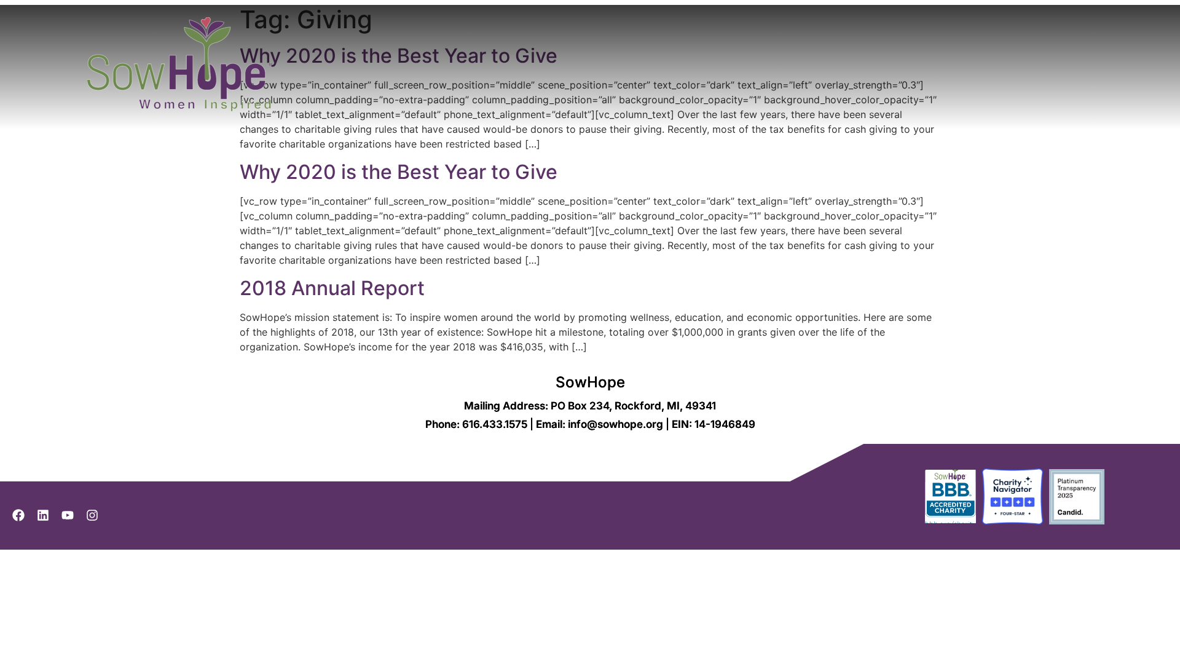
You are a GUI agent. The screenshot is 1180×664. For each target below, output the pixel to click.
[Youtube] (67, 515)
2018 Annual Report (332, 288)
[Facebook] (18, 515)
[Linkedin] (43, 515)
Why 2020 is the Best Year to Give (398, 172)
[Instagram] (92, 515)
